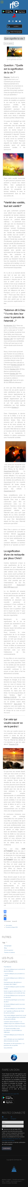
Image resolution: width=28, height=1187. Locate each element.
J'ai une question (9, 43)
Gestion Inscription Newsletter (9, 1183)
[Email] (14, 916)
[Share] (14, 919)
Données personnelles (18, 1179)
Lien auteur (9, 925)
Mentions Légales (6, 1179)
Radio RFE (19, 1159)
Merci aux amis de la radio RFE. (10, 1094)
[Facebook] (14, 911)
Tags (4, 942)
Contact (8, 1181)
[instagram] (14, 914)
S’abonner (6, 1148)
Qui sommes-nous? (16, 1181)
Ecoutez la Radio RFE (12, 927)
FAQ (3, 1181)
